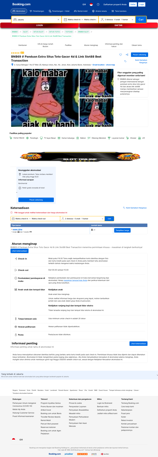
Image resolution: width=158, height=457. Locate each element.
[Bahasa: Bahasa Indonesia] (91, 4)
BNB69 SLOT (83, 32)
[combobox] (37, 19)
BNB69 (15, 32)
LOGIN (39, 26)
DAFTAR (118, 26)
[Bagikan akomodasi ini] (127, 55)
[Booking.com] (21, 4)
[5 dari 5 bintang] (15, 53)
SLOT (25, 32)
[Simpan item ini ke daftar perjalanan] (121, 55)
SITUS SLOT (38, 32)
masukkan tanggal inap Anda (75, 280)
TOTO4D (69, 32)
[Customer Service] (98, 4)
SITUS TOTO (54, 32)
